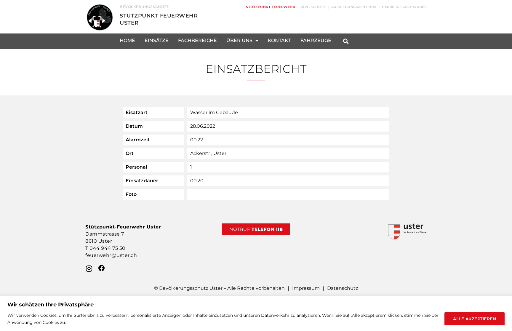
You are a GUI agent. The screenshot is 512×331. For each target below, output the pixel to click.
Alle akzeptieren (474, 319)
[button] (346, 41)
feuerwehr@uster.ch (111, 255)
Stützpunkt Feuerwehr (270, 7)
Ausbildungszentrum (353, 7)
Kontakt (279, 40)
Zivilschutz (313, 7)
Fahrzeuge (315, 40)
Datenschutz (342, 288)
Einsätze (157, 40)
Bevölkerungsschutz (144, 6)
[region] (256, 313)
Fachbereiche (197, 40)
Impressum (306, 288)
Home (127, 40)
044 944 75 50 (107, 248)
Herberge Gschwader (404, 7)
